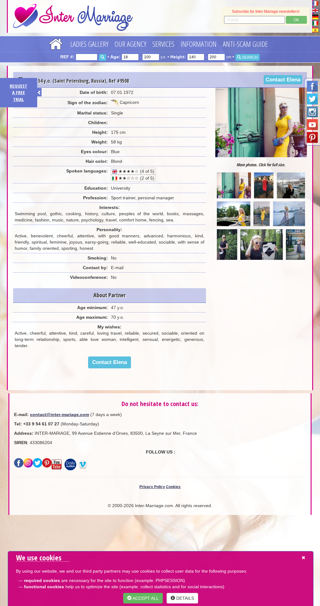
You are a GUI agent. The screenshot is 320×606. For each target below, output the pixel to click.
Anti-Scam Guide (245, 44)
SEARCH (249, 57)
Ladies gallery (89, 44)
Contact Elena (283, 80)
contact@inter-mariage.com (59, 414)
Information (199, 44)
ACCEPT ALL (145, 598)
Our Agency (130, 44)
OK (296, 20)
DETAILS (184, 598)
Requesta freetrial (18, 92)
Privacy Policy (152, 487)
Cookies (173, 487)
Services (163, 44)
